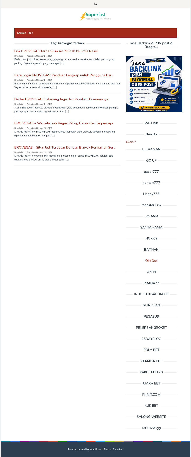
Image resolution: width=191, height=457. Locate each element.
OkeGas (151, 261)
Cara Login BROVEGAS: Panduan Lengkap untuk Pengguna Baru (63, 75)
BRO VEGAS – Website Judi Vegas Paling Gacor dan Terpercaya (63, 123)
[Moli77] (95, 16)
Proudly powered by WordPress (85, 449)
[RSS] (95, 4)
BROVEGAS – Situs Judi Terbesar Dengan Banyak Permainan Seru (64, 147)
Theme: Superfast (113, 449)
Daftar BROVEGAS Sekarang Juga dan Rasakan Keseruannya (61, 99)
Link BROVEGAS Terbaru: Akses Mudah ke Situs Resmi (56, 51)
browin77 (131, 142)
